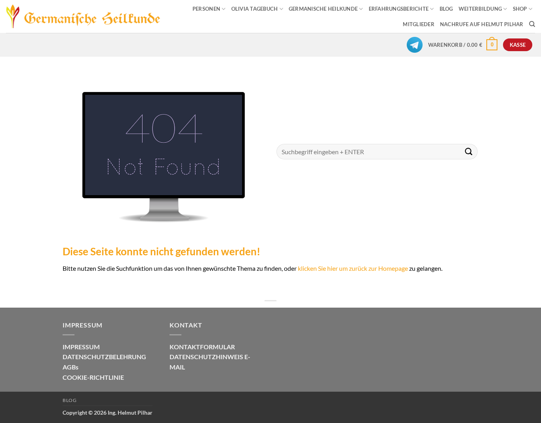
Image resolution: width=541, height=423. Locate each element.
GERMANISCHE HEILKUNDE (323, 9)
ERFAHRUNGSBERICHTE (399, 9)
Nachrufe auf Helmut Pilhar (482, 24)
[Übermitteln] (469, 151)
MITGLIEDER (418, 24)
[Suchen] (532, 24)
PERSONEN (206, 9)
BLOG (446, 9)
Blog (69, 400)
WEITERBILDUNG (480, 9)
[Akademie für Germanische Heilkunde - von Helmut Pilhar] (83, 17)
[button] (463, 45)
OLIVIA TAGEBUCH (254, 9)
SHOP (520, 9)
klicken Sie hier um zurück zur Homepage (353, 268)
